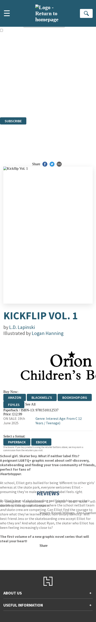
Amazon (14, 397)
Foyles (14, 404)
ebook (41, 442)
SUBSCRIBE (13, 121)
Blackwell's (41, 397)
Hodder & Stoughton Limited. (52, 91)
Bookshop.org (74, 397)
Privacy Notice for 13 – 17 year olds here (45, 65)
